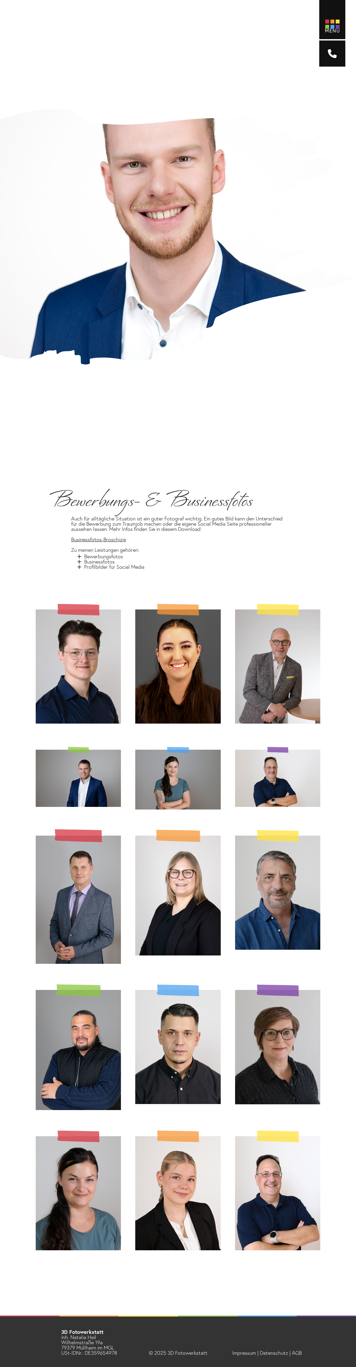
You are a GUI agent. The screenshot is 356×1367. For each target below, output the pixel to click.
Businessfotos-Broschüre (98, 539)
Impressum (244, 1353)
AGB (297, 1353)
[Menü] (332, 19)
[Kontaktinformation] (332, 53)
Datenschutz (274, 1353)
